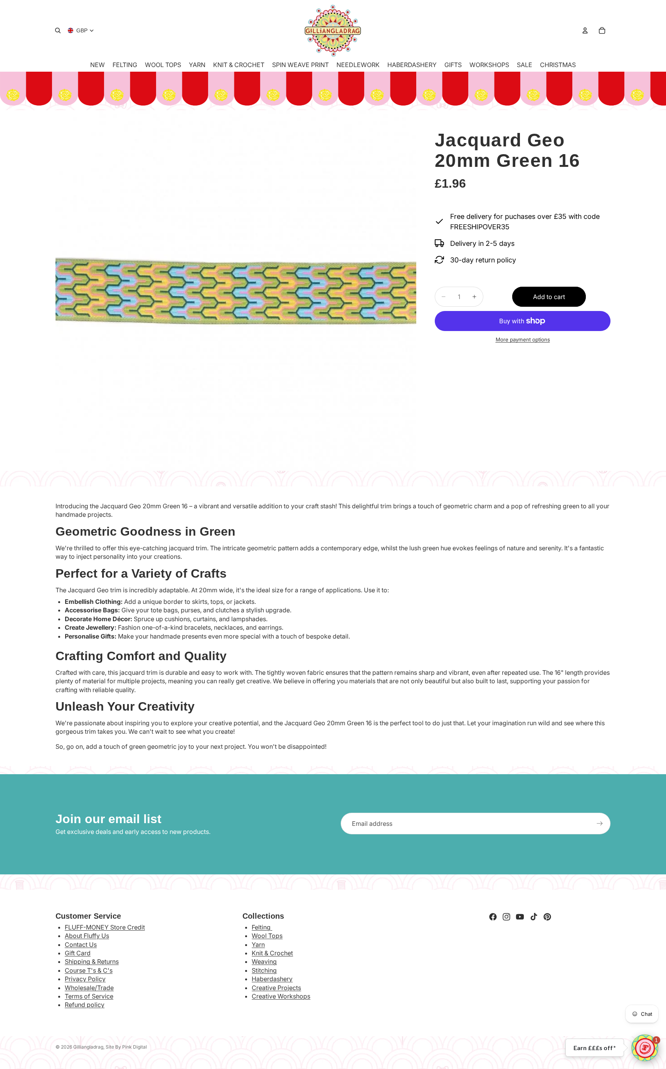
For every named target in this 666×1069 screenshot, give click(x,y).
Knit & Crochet (272, 953)
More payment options (523, 339)
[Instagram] (506, 916)
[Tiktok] (533, 916)
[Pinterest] (547, 916)
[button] (644, 1047)
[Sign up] (599, 823)
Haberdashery (272, 979)
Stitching (264, 970)
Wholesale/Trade (89, 988)
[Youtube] (520, 916)
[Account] (585, 30)
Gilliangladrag (88, 1047)
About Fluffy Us (87, 936)
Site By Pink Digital (126, 1047)
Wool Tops (267, 936)
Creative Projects (276, 988)
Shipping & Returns (92, 961)
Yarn (258, 944)
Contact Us (81, 944)
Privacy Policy (85, 979)
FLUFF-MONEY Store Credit (105, 927)
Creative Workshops (281, 996)
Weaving (264, 961)
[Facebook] (493, 916)
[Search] (57, 30)
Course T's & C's (89, 970)
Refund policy (84, 1004)
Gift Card (78, 953)
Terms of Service (89, 996)
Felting (262, 927)
